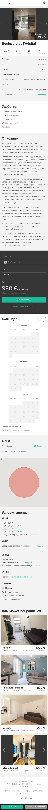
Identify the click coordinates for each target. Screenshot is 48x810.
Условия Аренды (12, 791)
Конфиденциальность (33, 791)
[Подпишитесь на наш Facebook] (17, 798)
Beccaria (7, 728)
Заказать (12, 807)
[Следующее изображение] (44, 630)
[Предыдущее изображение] (4, 630)
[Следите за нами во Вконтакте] (31, 798)
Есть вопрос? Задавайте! (24, 306)
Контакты (24, 793)
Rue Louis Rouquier (13, 687)
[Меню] (3, 3)
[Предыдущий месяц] (37, 319)
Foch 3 (6, 647)
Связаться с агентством (35, 807)
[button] (46, 24)
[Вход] (44, 3)
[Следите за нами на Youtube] (26, 798)
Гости (5, 269)
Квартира (18, 651)
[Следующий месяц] (43, 319)
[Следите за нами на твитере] (21, 798)
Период (6, 256)
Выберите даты (15, 262)
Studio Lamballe (11, 768)
